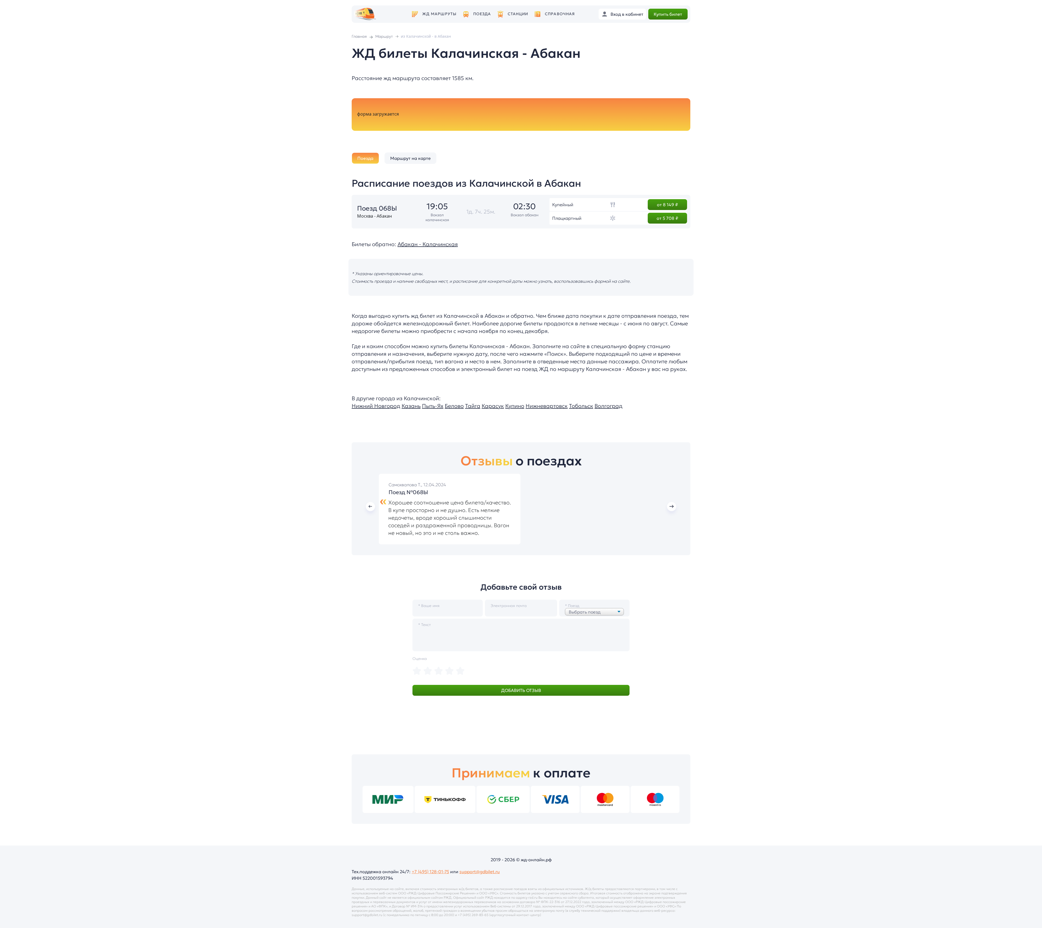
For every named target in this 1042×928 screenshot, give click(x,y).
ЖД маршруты (439, 14)
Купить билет (668, 14)
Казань (411, 405)
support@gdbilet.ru (479, 871)
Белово (454, 405)
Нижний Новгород (376, 405)
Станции (518, 14)
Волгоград (608, 405)
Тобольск (581, 405)
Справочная (560, 14)
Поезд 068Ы (377, 208)
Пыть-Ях (432, 405)
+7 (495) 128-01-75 (430, 871)
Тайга (472, 405)
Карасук (493, 405)
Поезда (482, 14)
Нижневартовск (547, 405)
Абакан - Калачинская (428, 244)
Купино (514, 405)
